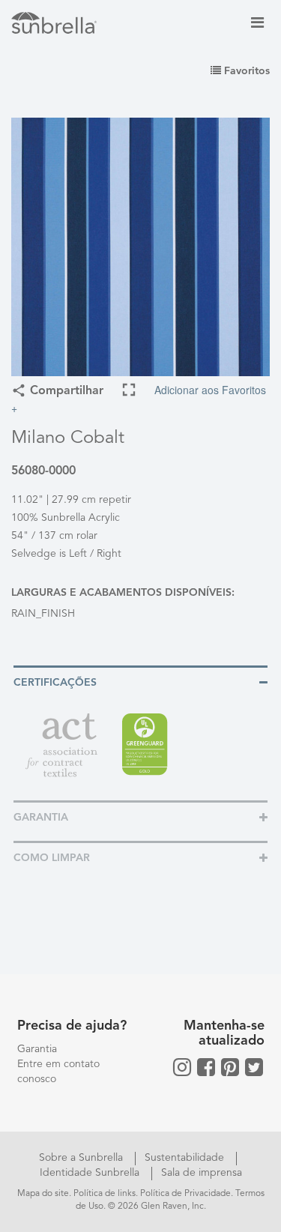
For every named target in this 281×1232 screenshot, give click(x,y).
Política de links (104, 1193)
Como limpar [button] (51, 858)
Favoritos (245, 71)
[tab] (140, 681)
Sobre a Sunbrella (82, 1158)
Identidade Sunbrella (91, 1173)
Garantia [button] (40, 817)
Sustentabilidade (186, 1158)
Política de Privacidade (185, 1193)
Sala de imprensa (201, 1173)
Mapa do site (43, 1193)
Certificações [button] (55, 682)
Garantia (37, 1049)
